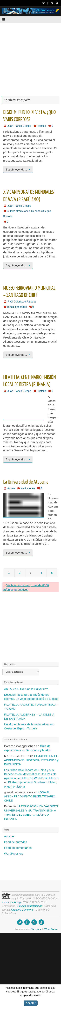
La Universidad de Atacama (25, 482)
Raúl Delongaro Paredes (21, 301)
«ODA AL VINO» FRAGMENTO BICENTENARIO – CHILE (31, 796)
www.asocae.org (11, 902)
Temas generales (17, 306)
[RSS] (52, 3)
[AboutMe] (57, 3)
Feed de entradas (15, 842)
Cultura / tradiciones (18, 210)
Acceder (9, 836)
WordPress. (51, 929)
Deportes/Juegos (41, 210)
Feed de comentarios (18, 847)
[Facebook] (48, 3)
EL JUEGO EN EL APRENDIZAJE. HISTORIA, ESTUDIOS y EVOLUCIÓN (31, 760)
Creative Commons (22, 909)
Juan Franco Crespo (19, 125)
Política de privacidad (29, 905)
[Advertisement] (30, 58)
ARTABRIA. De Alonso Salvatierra (26, 689)
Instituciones (27, 488)
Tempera (36, 929)
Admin (11, 488)
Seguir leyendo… (16, 169)
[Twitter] (43, 3)
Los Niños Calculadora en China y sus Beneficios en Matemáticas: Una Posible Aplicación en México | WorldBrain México (31, 774)
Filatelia (41, 125)
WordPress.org (14, 853)
